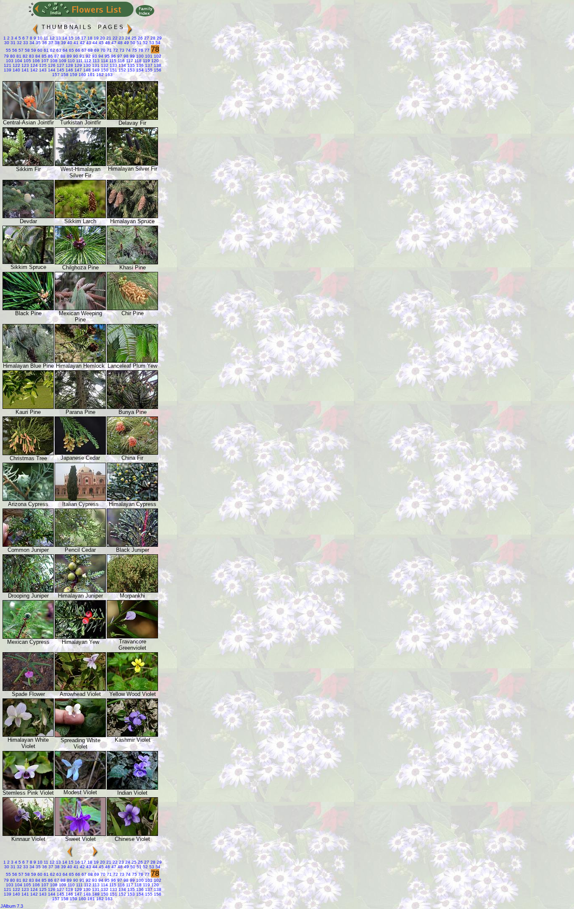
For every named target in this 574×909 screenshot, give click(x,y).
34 (31, 42)
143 (42, 70)
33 (25, 42)
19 (95, 38)
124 (33, 65)
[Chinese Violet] (132, 834)
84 (37, 56)
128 (68, 65)
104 (17, 60)
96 (113, 56)
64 (64, 50)
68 (90, 50)
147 (77, 70)
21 (108, 38)
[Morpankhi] (132, 591)
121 (7, 65)
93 (94, 56)
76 (140, 50)
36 (44, 42)
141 (24, 70)
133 (112, 65)
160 (81, 74)
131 (95, 65)
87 (56, 56)
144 (51, 70)
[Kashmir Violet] (132, 735)
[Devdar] (28, 216)
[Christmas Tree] (28, 453)
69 (96, 50)
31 (12, 42)
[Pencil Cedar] (80, 545)
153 (130, 70)
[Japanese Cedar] (80, 453)
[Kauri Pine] (28, 407)
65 (71, 50)
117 (129, 60)
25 (133, 38)
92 (87, 56)
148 (86, 70)
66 (77, 50)
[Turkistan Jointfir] (80, 117)
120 (154, 60)
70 (102, 50)
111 (79, 60)
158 (64, 74)
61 (45, 50)
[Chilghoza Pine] (80, 262)
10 (39, 38)
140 (15, 70)
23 (121, 38)
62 (52, 50)
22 (114, 38)
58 (27, 50)
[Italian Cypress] (80, 499)
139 (7, 70)
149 (95, 70)
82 (24, 56)
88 (62, 56)
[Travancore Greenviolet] (132, 636)
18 (89, 38)
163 (108, 74)
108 (53, 60)
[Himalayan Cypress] (132, 499)
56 (14, 50)
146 (68, 70)
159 (72, 74)
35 (37, 42)
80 (12, 56)
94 (100, 56)
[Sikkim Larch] (80, 216)
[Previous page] (35, 25)
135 (130, 65)
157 (56, 74)
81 (18, 56)
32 (19, 42)
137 (148, 65)
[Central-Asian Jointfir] (28, 117)
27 (146, 38)
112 (87, 60)
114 (104, 60)
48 (119, 42)
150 (104, 70)
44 (94, 42)
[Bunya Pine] (132, 407)
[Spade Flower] (28, 689)
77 (146, 50)
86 (50, 56)
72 (115, 50)
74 (127, 50)
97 (119, 56)
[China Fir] (132, 453)
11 (45, 38)
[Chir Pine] (132, 308)
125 (42, 65)
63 (58, 50)
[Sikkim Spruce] (28, 262)
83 (31, 56)
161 (90, 74)
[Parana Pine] (80, 407)
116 (120, 60)
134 (121, 65)
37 (50, 42)
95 (106, 56)
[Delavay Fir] (132, 118)
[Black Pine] (28, 308)
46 (107, 42)
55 (8, 50)
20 (102, 38)
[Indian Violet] (132, 788)
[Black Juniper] (132, 545)
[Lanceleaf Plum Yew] (132, 361)
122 (15, 65)
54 (157, 42)
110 (70, 60)
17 (83, 38)
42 (82, 42)
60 (39, 50)
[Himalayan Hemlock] (80, 361)
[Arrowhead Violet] (80, 689)
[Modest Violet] (80, 787)
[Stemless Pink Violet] (28, 788)
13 (58, 38)
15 (70, 38)
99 (132, 56)
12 (51, 38)
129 (77, 65)
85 (43, 56)
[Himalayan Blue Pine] (28, 361)
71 (108, 50)
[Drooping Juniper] (28, 591)
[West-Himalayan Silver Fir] (80, 164)
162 (99, 74)
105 (26, 60)
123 (24, 65)
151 (112, 70)
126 (51, 65)
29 (158, 38)
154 (139, 70)
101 (148, 56)
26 (140, 38)
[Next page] (129, 25)
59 (33, 50)
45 (100, 42)
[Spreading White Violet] (80, 735)
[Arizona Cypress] (28, 499)
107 (44, 60)
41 (75, 42)
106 (35, 60)
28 (152, 38)
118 (137, 60)
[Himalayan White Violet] (28, 735)
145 (59, 70)
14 (64, 38)
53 (151, 42)
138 (157, 65)
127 (59, 65)
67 (83, 50)
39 (63, 42)
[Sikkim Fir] (28, 164)
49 (126, 42)
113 (95, 60)
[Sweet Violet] (80, 834)
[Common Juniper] (28, 545)
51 (138, 42)
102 (157, 56)
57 (20, 50)
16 (77, 38)
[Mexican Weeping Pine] (80, 308)
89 (69, 56)
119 (146, 60)
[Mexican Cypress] (28, 637)
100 (139, 56)
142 (33, 70)
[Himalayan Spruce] (132, 216)
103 (9, 60)
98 (125, 56)
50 (132, 42)
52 (145, 42)
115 (112, 60)
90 (75, 56)
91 (81, 56)
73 (121, 50)
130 (86, 65)
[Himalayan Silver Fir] (132, 164)
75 (134, 50)
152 (121, 70)
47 (113, 42)
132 (104, 65)
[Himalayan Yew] (80, 637)
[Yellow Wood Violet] (132, 689)
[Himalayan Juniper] (80, 591)
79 (6, 56)
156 (157, 70)
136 (139, 65)
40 (69, 42)
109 (62, 60)
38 (56, 42)
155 (148, 70)
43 (88, 42)
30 (6, 42)
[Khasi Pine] (132, 262)
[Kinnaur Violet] (28, 834)
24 (127, 38)
